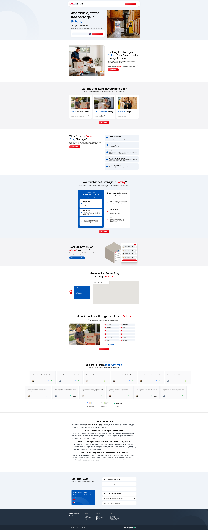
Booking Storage (99, 517)
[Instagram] (72, 516)
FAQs (111, 520)
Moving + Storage (120, 4)
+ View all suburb (111, 344)
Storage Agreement (113, 519)
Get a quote (131, 4)
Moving (105, 4)
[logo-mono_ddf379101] (128, 527)
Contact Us (112, 515)
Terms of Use (112, 516)
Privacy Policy (112, 517)
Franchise (98, 518)
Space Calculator (88, 520)
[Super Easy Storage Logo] (74, 513)
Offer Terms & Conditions (114, 518)
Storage (111, 4)
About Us (98, 515)
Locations (98, 516)
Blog (97, 519)
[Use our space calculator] (122, 252)
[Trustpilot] (136, 527)
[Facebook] (70, 516)
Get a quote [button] (113, 69)
